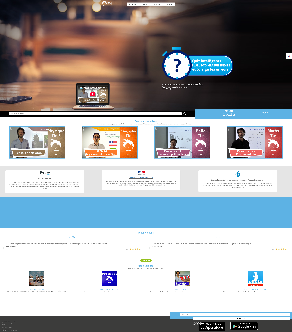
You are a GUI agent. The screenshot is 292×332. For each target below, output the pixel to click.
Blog (3, 326)
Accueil (4, 324)
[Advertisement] (146, 214)
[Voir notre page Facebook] (194, 323)
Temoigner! (146, 260)
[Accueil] (107, 3)
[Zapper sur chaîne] (200, 323)
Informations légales (7, 327)
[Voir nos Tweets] (197, 323)
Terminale (169, 4)
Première (157, 4)
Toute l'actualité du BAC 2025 (141, 177)
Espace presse (5, 329)
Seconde (144, 4)
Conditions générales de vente (9, 330)
